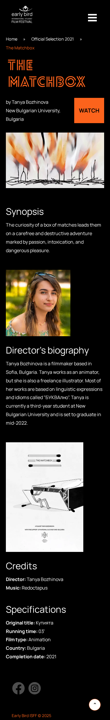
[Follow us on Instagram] (34, 688)
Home (11, 39)
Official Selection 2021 (52, 39)
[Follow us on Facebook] (18, 688)
